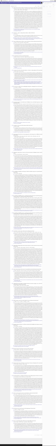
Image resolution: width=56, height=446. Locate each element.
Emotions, (19, 66)
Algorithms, (19, 241)
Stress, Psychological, (20, 210)
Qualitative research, (25, 122)
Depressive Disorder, (25, 359)
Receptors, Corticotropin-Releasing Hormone (26, 321)
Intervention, (18, 192)
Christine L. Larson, (16, 42)
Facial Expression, (27, 148)
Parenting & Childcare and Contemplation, (40, 38)
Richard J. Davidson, (29, 232)
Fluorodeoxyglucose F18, (24, 296)
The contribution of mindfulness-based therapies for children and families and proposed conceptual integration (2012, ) (28, 172)
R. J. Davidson (19, 87)
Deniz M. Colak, (21, 136)
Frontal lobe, (33, 167)
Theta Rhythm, (21, 297)
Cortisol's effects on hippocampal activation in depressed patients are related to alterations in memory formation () (27, 246)
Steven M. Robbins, (20, 232)
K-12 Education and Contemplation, (18, 39)
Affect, (17, 148)
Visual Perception (21, 52)
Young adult (15, 67)
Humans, (24, 66)
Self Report (21, 405)
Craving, (15, 345)
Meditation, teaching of (36, 37)
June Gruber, (16, 394)
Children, (18, 37)
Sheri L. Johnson (29, 394)
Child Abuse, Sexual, (22, 148)
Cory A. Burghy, (16, 376)
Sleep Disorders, (16, 210)
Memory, (42, 279)
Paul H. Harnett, (16, 173)
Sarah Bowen (20, 326)
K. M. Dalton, (16, 87)
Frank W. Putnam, (16, 137)
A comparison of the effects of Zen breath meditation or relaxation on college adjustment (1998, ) (28, 70)
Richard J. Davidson (26, 42)
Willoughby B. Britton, (17, 197)
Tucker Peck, (35, 197)
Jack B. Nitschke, (21, 42)
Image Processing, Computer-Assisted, (18, 242)
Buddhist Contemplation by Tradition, (18, 82)
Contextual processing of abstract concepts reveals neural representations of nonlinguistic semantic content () (28, 153)
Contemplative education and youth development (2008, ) (22, 125)
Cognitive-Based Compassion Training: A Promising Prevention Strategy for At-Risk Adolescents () (28, 7)
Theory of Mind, (38, 168)
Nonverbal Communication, (34, 66)
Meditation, (39, 29)
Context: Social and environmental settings (22, 372)
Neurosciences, (38, 359)
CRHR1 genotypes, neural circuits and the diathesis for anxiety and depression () (25, 300)
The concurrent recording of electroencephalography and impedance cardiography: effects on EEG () (28, 86)
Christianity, (20, 37)
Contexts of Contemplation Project (18, 53)
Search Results (5, 3)
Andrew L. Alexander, (35, 232)
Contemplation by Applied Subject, (18, 38)
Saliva (19, 280)
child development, (25, 192)
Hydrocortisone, (39, 264)
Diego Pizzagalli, (22, 349)
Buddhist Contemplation (17, 84)
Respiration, (18, 405)
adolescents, (18, 29)
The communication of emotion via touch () (21, 55)
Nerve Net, (22, 168)
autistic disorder (33, 242)
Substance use (33, 345)
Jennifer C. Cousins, (27, 197)
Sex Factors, (38, 66)
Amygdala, (17, 359)
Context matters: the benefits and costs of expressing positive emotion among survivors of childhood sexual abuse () (28, 134)
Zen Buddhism (23, 80)
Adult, (17, 66)
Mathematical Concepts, (18, 168)
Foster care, (33, 29)
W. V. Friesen (22, 409)
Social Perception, (31, 168)
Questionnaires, (40, 148)
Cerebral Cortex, (23, 167)
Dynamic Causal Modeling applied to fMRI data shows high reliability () (24, 420)
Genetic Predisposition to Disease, (24, 320)
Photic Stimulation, (16, 280)
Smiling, (15, 149)
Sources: (2, 3)
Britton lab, (23, 227)
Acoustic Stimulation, (16, 429)
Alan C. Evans (39, 232)
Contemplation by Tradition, (25, 38)
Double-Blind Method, (28, 264)
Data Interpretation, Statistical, (28, 241)
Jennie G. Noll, (38, 136)
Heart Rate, (34, 404)
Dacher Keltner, (26, 136)
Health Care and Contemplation (17, 123)
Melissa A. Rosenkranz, (32, 270)
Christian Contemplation (31, 39)
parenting (34, 192)
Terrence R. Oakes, (21, 285)
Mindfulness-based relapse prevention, (23, 345)
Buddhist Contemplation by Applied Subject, (33, 81)
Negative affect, (29, 345)
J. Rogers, (15, 301)
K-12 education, (24, 37)
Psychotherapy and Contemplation (22, 373)
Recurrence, (39, 227)
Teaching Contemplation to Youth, (31, 38)
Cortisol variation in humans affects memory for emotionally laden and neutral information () (27, 269)
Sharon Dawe (20, 173)
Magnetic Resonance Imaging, (40, 167)
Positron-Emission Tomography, (17, 321)
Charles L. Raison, (20, 9)
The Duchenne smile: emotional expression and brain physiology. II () (24, 408)
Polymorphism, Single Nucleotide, (39, 320)
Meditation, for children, (31, 37)
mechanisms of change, (30, 192)
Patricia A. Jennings (16, 126)
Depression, (25, 264)
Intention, (26, 66)
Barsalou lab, (19, 167)
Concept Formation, (27, 167)
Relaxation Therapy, (19, 80)
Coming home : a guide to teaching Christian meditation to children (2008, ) (24, 32)
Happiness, (36, 417)
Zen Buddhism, (39, 81)
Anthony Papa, (34, 136)
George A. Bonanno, (16, 136)
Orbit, (15, 52)
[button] (55, 1)
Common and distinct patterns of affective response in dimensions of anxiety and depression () (27, 41)
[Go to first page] (35, 6)
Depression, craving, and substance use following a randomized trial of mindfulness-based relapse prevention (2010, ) (28, 325)
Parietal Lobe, (25, 168)
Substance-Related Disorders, (26, 210)
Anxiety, (21, 29)
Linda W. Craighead (24, 9)
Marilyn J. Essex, (24, 376)
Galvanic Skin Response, (30, 404)
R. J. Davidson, (25, 301)
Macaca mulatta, (32, 320)
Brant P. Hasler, (32, 197)
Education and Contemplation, (25, 39)
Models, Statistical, (32, 430)
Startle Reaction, (17, 52)
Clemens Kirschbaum (32, 247)
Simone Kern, (27, 247)
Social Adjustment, (18, 149)
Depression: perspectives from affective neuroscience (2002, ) (23, 348)
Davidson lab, (33, 241)
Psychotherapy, (36, 227)
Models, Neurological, (27, 430)
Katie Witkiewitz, (16, 326)
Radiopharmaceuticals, (16, 297)
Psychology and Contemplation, (32, 83)
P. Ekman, (15, 409)
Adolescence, (15, 29)
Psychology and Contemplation (17, 30)
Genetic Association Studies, (17, 320)
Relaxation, (15, 80)
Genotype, (29, 320)
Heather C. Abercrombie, (17, 247)
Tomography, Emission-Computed (27, 297)
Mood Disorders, (35, 359)
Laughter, (36, 148)
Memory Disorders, (33, 265)
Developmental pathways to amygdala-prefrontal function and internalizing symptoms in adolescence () (28, 375)
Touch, (41, 66)
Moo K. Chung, (16, 232)
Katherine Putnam (30, 349)
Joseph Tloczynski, (16, 71)
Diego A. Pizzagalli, (16, 285)
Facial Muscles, (28, 417)
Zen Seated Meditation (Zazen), (39, 82)
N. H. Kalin (28, 301)
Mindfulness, (21, 192)
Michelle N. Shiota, (30, 136)
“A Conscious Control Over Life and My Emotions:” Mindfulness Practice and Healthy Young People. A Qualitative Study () (28, 102)
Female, (21, 66)
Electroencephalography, (17, 296)
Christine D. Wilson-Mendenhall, (18, 154)
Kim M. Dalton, (25, 232)
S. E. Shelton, (21, 301)
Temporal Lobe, (35, 168)
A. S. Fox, (18, 301)
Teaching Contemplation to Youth (17, 193)
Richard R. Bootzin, (22, 197)
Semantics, (28, 168)
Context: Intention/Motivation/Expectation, (27, 29)
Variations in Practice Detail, (17, 81)
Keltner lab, (28, 66)
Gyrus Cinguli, (29, 359)
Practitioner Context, (16, 373)
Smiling (40, 417)
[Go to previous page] (36, 6)
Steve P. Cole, (16, 9)
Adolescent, (15, 66)
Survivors (21, 149)
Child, (19, 148)
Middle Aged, (15, 405)
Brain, (19, 359)
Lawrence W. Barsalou (25, 154)
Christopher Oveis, (20, 394)
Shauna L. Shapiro (40, 197)
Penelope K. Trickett (21, 137)
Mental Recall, (37, 265)
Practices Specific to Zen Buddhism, (24, 81)
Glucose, (28, 296)
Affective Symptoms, (20, 404)
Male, (30, 66)
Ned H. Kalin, (22, 270)
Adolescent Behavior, (19, 227)
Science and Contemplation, (39, 83)
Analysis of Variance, (18, 264)
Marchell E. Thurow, (26, 270)
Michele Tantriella (21, 71)
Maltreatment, (36, 29)
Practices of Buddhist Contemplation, (25, 83)
